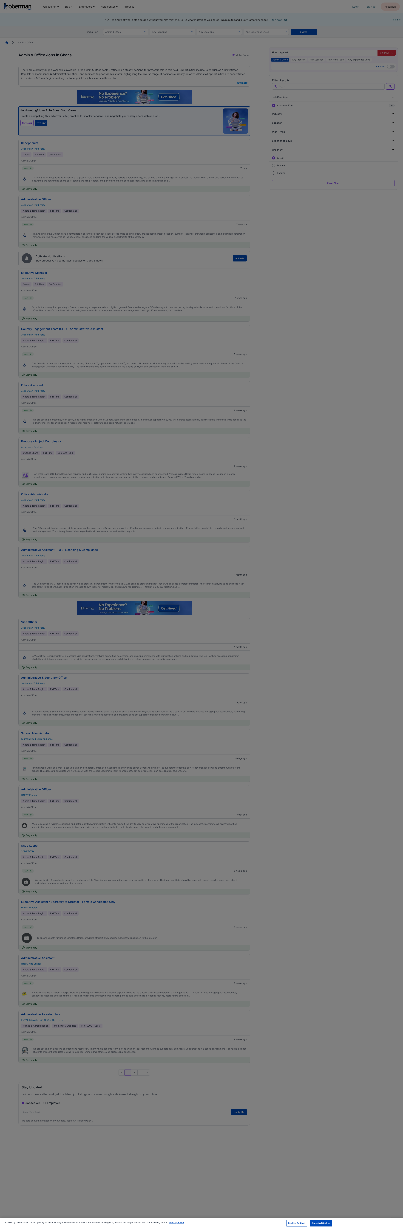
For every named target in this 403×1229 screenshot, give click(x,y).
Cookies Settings (296, 1223)
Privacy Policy (176, 1222)
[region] (201, 1223)
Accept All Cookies (321, 1223)
